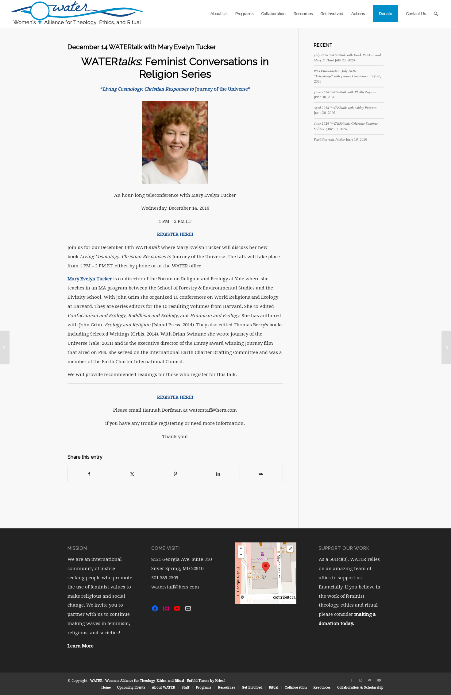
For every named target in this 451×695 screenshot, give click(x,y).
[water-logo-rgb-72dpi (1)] (77, 14)
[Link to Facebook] (351, 680)
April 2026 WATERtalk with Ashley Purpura (345, 107)
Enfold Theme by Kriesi (206, 681)
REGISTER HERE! (175, 397)
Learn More (80, 646)
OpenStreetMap (258, 597)
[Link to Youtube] (379, 680)
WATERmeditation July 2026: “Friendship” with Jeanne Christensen (341, 73)
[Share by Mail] (261, 474)
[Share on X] (132, 474)
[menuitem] (218, 14)
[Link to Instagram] (360, 680)
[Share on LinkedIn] (218, 474)
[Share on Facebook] (89, 474)
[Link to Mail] (369, 680)
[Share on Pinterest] (175, 474)
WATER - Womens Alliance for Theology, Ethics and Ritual (137, 681)
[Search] (436, 14)
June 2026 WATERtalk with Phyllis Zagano (345, 92)
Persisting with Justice (329, 139)
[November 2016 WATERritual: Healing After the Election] (5, 347)
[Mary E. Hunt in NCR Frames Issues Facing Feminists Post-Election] (446, 347)
